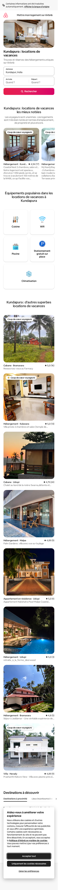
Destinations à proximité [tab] (15, 798)
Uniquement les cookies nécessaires (29, 863)
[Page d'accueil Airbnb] (5, 15)
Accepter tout (29, 856)
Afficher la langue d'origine (36, 6)
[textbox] (16, 82)
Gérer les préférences (29, 871)
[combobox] (29, 72)
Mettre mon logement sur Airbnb (35, 15)
